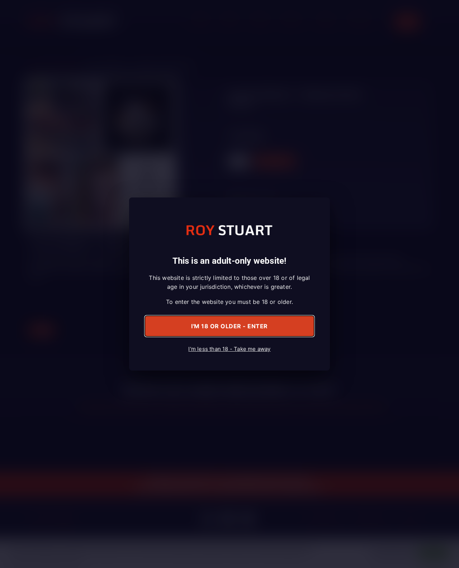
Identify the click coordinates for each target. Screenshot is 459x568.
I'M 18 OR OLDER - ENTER (229, 326)
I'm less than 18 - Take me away (229, 348)
